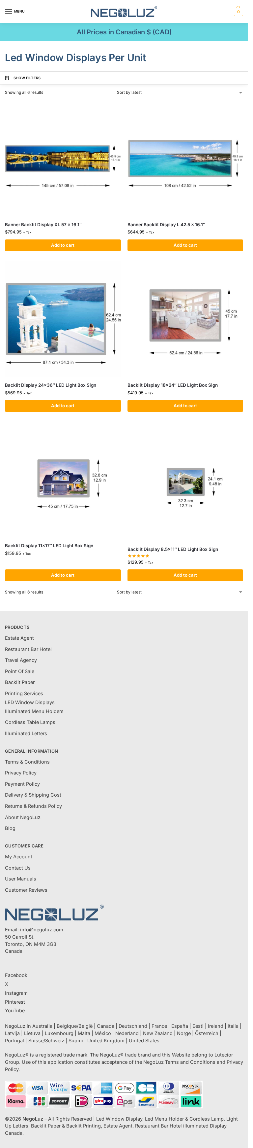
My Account (18, 857)
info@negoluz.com (41, 930)
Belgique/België (75, 1026)
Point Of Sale (19, 671)
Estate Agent (19, 638)
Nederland (127, 1033)
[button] (237, 11)
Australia (42, 1026)
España (179, 1026)
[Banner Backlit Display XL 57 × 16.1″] (63, 158)
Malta (84, 1033)
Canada (105, 1026)
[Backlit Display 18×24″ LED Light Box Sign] (185, 319)
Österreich (206, 1033)
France (159, 1026)
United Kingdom (106, 1041)
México (103, 1033)
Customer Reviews (26, 890)
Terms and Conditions (190, 1062)
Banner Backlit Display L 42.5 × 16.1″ (166, 224)
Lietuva (32, 1033)
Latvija (12, 1033)
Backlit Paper (20, 682)
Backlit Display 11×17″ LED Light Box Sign (49, 545)
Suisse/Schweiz (46, 1041)
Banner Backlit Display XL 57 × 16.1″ (43, 224)
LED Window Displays (30, 702)
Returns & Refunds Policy (33, 806)
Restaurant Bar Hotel (28, 649)
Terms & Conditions (27, 762)
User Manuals (20, 879)
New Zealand (158, 1033)
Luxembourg (59, 1033)
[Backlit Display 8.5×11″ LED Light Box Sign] (185, 483)
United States (144, 1041)
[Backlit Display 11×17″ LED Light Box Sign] (63, 480)
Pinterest (15, 1002)
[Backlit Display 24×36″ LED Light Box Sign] (63, 319)
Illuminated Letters (26, 733)
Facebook (16, 975)
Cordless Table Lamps (30, 722)
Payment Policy (22, 784)
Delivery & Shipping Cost (33, 795)
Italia (233, 1026)
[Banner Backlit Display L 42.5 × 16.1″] (185, 158)
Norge (184, 1033)
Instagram (16, 993)
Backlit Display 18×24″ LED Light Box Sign (172, 385)
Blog (10, 828)
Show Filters (27, 78)
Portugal (14, 1041)
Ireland (215, 1026)
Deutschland (133, 1026)
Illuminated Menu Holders (34, 711)
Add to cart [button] (62, 245)
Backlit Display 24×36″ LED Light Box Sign (50, 385)
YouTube (15, 1011)
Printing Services (24, 694)
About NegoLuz (23, 817)
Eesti (198, 1026)
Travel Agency (21, 660)
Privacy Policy (21, 773)
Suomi (76, 1041)
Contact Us (18, 868)
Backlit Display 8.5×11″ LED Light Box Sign (172, 549)
